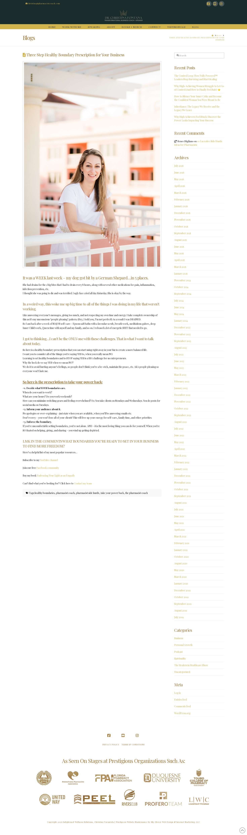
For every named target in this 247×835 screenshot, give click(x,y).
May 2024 (179, 314)
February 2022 (181, 462)
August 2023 (180, 347)
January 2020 (181, 583)
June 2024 (179, 307)
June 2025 (179, 246)
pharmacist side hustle (87, 493)
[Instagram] (221, 3)
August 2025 (180, 239)
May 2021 (179, 523)
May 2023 (179, 367)
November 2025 (182, 219)
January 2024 (181, 320)
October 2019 (181, 597)
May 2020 (179, 570)
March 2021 (180, 536)
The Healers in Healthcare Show (191, 665)
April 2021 (179, 529)
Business (178, 638)
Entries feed (180, 699)
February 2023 (181, 381)
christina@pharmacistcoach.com (44, 3)
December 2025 (182, 212)
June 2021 (179, 516)
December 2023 (182, 327)
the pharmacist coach (136, 493)
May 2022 (179, 442)
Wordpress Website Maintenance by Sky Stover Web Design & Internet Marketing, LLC (158, 822)
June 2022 (179, 435)
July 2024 (178, 300)
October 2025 (181, 226)
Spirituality (180, 658)
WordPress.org (182, 713)
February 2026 (182, 199)
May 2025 (179, 253)
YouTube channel (49, 460)
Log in (177, 692)
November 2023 (182, 334)
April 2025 (179, 260)
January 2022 (181, 469)
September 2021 (182, 496)
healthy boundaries (45, 493)
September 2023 (182, 341)
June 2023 (179, 361)
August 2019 (180, 610)
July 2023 (178, 354)
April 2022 (179, 448)
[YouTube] (215, 3)
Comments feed (182, 706)
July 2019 (179, 617)
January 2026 (181, 206)
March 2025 (180, 266)
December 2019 (182, 590)
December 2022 (182, 394)
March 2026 (180, 192)
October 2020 (181, 556)
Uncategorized (182, 672)
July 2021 (178, 509)
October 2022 (181, 408)
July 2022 (178, 428)
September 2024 (182, 293)
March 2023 (180, 374)
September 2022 (182, 415)
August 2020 (180, 563)
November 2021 (182, 482)
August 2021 (180, 502)
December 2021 (182, 475)
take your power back (112, 493)
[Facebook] (209, 3)
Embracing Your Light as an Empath (55, 475)
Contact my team (83, 483)
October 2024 (181, 287)
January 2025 (181, 273)
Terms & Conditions (133, 744)
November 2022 (182, 401)
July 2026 (179, 165)
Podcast (178, 651)
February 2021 (181, 543)
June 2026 (179, 172)
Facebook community (47, 467)
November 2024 (182, 280)
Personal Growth (183, 645)
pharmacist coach (65, 493)
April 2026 (179, 185)
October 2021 (181, 489)
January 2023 (181, 388)
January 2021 (181, 550)
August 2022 (180, 421)
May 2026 (179, 179)
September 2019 (182, 603)
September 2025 (182, 233)
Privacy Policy (110, 744)
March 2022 (180, 455)
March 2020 (180, 576)
